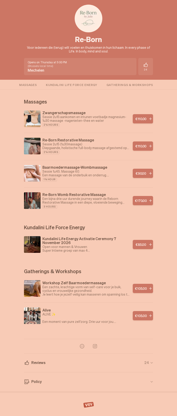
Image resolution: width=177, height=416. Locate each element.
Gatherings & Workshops (129, 85)
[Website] (82, 346)
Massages (28, 85)
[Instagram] (95, 346)
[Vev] (89, 404)
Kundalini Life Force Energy (71, 85)
